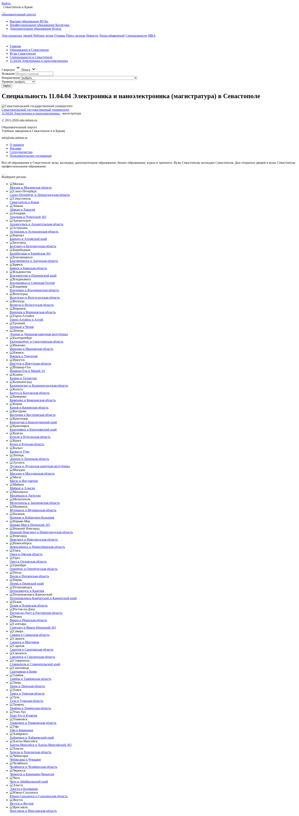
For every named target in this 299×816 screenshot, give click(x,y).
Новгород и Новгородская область (34, 539)
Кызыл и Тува (19, 451)
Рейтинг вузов (43, 35)
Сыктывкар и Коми (23, 671)
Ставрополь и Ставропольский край (35, 664)
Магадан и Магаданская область (32, 473)
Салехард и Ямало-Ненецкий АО (33, 627)
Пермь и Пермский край (27, 583)
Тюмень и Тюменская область (30, 708)
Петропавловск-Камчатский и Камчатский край (43, 598)
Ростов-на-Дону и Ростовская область (36, 613)
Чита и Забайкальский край (29, 781)
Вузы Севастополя (23, 53)
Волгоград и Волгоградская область (35, 297)
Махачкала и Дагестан (25, 495)
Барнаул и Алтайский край (28, 239)
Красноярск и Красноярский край (33, 429)
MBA (152, 35)
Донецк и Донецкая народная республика (39, 334)
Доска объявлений (112, 35)
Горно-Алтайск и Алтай (26, 319)
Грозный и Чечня (22, 327)
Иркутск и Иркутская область (30, 363)
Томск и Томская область (27, 693)
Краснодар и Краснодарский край (33, 422)
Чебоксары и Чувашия (25, 759)
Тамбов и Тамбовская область (30, 679)
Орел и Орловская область (28, 561)
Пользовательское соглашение (31, 155)
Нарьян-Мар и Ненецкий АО (30, 525)
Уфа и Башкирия (21, 730)
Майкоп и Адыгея (22, 488)
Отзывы (59, 35)
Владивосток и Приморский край (33, 275)
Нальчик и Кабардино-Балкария (32, 517)
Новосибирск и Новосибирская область (37, 547)
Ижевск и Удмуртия (23, 356)
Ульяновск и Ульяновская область (33, 723)
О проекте (17, 144)
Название (8, 73)
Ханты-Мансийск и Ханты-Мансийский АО (41, 745)
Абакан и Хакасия (22, 209)
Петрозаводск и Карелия (27, 591)
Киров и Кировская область (29, 407)
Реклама (15, 148)
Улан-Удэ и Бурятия (23, 715)
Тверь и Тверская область (27, 686)
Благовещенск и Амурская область (34, 261)
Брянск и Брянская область (28, 268)
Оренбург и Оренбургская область (33, 569)
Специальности (136, 35)
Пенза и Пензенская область (29, 576)
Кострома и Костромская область (33, 415)
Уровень (7, 81)
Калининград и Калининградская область (39, 385)
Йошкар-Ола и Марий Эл (27, 371)
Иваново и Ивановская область (31, 349)
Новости (92, 35)
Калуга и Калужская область (29, 393)
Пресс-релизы (75, 35)
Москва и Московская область (31, 187)
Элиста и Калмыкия (24, 789)
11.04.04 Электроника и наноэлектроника (39, 61)
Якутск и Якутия (21, 803)
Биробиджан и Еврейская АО (30, 253)
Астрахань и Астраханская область (34, 231)
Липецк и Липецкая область (29, 459)
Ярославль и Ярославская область (33, 811)
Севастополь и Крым (24, 202)
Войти (6, 3)
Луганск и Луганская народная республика (40, 466)
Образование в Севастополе (29, 50)
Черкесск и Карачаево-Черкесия (32, 774)
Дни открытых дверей (17, 35)
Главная (15, 46)
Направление (11, 77)
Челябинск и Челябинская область (33, 767)
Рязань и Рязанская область (28, 620)
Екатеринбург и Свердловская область (36, 341)
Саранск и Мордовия (24, 642)
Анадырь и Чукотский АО (28, 217)
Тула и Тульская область (26, 701)
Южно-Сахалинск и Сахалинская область (39, 796)
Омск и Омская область (26, 554)
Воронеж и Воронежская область (33, 312)
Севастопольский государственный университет (35, 109)
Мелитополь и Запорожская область (35, 503)
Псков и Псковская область (29, 605)
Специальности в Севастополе (31, 57)
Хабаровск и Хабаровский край (32, 737)
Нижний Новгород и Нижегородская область (41, 532)
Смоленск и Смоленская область (32, 657)
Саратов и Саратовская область (31, 649)
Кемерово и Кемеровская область (33, 400)
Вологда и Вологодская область (32, 305)
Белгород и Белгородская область (33, 246)
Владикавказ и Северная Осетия (32, 283)
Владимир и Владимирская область (34, 290)
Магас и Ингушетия (24, 481)
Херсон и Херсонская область (30, 752)
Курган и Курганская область (30, 437)
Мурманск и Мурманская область (33, 510)
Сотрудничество (21, 152)
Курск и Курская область (27, 444)
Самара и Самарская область (29, 635)
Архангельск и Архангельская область (36, 224)
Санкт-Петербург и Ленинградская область (40, 195)
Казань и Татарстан (23, 378)
